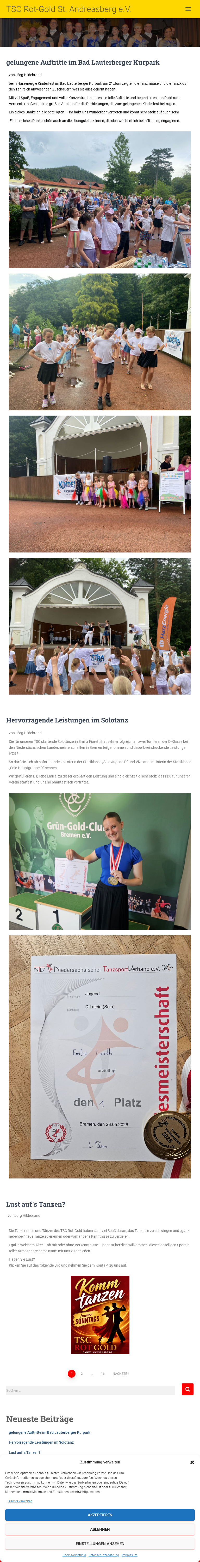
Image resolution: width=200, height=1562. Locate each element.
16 (103, 1374)
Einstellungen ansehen (100, 1543)
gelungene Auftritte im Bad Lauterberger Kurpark (83, 62)
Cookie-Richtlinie (74, 1555)
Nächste (120, 1374)
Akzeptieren (100, 1515)
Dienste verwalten (20, 1501)
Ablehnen (100, 1529)
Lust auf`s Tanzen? (35, 1204)
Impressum (130, 1555)
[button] (192, 1462)
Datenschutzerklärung (104, 1555)
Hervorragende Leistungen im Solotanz (67, 720)
